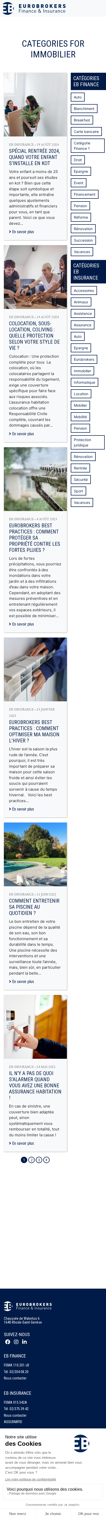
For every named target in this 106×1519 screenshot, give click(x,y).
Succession (83, 240)
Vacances (82, 252)
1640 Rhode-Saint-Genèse (23, 1322)
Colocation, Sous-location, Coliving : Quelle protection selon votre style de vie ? (34, 335)
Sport (78, 491)
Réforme (81, 217)
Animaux (81, 302)
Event (78, 183)
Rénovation (83, 229)
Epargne (81, 171)
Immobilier (82, 371)
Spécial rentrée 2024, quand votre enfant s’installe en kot (34, 157)
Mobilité (80, 417)
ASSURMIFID (13, 1422)
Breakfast (82, 120)
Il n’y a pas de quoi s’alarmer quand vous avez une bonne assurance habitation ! (35, 1085)
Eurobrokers (84, 359)
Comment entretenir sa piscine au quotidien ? (34, 907)
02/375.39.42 (19, 1409)
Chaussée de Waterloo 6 (22, 1318)
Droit (78, 160)
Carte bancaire (86, 131)
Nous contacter (15, 1378)
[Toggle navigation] (99, 8)
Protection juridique (82, 442)
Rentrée (80, 468)
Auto (78, 97)
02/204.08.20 (19, 1372)
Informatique (84, 382)
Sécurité (81, 479)
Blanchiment (84, 108)
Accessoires (84, 290)
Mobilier (80, 405)
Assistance (83, 313)
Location (81, 394)
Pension (80, 206)
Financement (84, 194)
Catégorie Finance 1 (82, 146)
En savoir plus (22, 231)
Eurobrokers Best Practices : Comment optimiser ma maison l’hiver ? (34, 731)
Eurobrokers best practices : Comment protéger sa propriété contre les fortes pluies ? (34, 537)
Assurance (82, 325)
